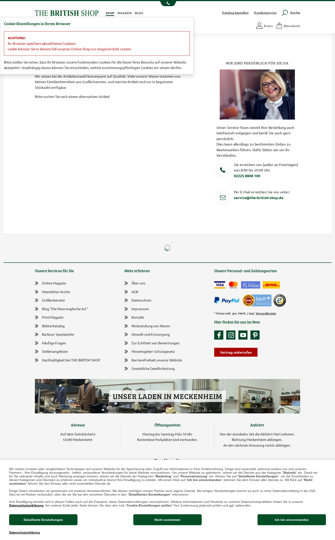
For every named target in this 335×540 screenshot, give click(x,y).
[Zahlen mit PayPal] (228, 300)
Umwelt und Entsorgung (150, 334)
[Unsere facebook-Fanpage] (220, 335)
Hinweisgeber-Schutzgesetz (153, 351)
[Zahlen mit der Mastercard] (233, 285)
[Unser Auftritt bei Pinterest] (255, 335)
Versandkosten (266, 313)
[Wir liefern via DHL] (271, 285)
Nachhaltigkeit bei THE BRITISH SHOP (71, 360)
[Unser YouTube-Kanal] (244, 335)
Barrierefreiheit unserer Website (156, 360)
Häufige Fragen (54, 343)
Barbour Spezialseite (58, 334)
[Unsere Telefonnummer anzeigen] (167, 3)
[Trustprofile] (257, 300)
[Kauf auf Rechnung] (250, 285)
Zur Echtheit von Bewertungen (155, 343)
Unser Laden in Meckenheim (167, 396)
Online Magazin (54, 283)
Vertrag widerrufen (236, 352)
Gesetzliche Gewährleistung (153, 368)
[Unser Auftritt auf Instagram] (232, 335)
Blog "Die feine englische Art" (65, 309)
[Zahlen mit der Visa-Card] (219, 285)
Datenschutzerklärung (26, 505)
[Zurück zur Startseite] (66, 12)
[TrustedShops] (279, 300)
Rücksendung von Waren (150, 326)
